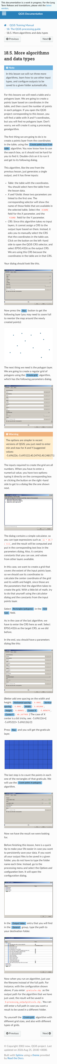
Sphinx (19, 1055)
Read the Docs (15, 1058)
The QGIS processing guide (23, 29)
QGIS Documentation (30, 14)
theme (35, 1055)
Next (46, 39)
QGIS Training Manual (22, 25)
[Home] (5, 25)
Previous (13, 39)
